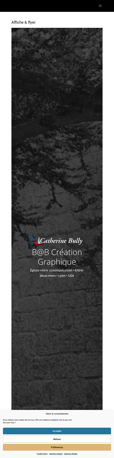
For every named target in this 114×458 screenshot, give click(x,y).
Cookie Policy (42, 454)
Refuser (57, 439)
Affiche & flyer (23, 22)
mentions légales (55, 454)
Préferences (57, 447)
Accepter (57, 431)
